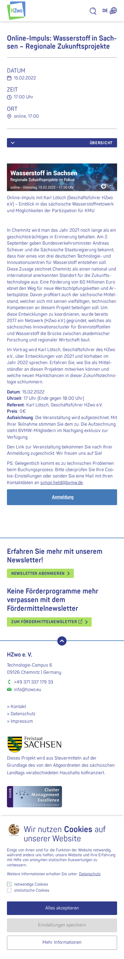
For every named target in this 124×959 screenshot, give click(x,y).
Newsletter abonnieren (38, 573)
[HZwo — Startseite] (16, 10)
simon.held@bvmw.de (61, 483)
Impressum (22, 721)
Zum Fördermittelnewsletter (44, 621)
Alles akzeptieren (62, 908)
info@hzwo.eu (27, 689)
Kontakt (18, 706)
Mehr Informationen (62, 942)
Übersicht (101, 142)
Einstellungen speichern (62, 925)
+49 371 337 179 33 (33, 682)
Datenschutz (23, 714)
